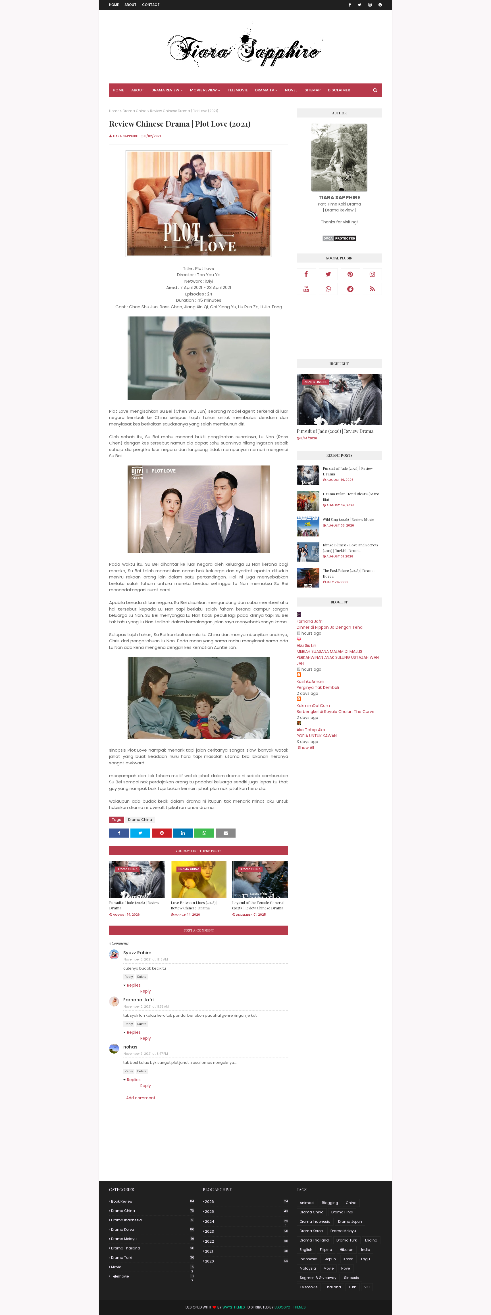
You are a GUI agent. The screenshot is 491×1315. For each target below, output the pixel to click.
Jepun (330, 1259)
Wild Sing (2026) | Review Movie (348, 519)
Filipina (326, 1249)
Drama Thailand (152, 1248)
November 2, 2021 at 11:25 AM (146, 1006)
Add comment (140, 1098)
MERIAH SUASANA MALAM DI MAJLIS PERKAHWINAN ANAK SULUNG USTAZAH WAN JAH (338, 657)
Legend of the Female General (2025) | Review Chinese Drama (258, 905)
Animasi (307, 1202)
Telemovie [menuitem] (238, 90)
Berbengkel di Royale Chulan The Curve (336, 711)
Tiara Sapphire (125, 136)
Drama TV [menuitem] (264, 90)
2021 (246, 1251)
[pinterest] (379, 5)
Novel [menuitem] (291, 90)
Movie (152, 1267)
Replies (134, 985)
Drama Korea (152, 1229)
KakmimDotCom (313, 705)
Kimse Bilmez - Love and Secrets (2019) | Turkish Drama (350, 547)
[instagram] (370, 5)
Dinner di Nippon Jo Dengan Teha (330, 627)
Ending (371, 1240)
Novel (346, 1268)
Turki (353, 1287)
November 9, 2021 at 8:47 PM (146, 1053)
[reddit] (350, 289)
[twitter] (359, 5)
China (351, 1202)
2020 (246, 1261)
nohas (130, 1047)
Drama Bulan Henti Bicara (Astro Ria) (351, 496)
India (365, 1249)
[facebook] (350, 5)
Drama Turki (152, 1257)
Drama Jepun (350, 1221)
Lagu (365, 1259)
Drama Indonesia (152, 1220)
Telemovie (152, 1276)
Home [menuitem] (118, 90)
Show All (306, 747)
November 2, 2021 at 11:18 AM (146, 959)
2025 (246, 1211)
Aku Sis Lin (306, 645)
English (306, 1249)
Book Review (152, 1201)
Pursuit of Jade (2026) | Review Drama (134, 905)
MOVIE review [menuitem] (203, 90)
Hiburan (346, 1249)
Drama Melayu (152, 1238)
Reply (129, 977)
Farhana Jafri (138, 1000)
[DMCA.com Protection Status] (339, 240)
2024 (246, 1221)
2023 (246, 1231)
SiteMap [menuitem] (313, 90)
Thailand (333, 1287)
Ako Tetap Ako (311, 730)
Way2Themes (233, 1307)
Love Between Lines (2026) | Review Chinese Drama (194, 905)
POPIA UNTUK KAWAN (317, 736)
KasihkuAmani (310, 681)
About (130, 4)
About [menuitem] (137, 90)
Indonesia (308, 1259)
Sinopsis (351, 1277)
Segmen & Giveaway (318, 1277)
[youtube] (306, 289)
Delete (141, 977)
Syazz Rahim (137, 953)
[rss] (372, 289)
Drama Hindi (342, 1212)
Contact (151, 4)
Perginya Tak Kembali (318, 687)
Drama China (135, 110)
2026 (246, 1201)
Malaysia (308, 1268)
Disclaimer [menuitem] (339, 90)
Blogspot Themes (290, 1307)
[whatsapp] (328, 289)
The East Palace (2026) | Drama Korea (349, 573)
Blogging (330, 1202)
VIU (367, 1287)
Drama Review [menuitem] (165, 90)
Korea (348, 1259)
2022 (246, 1241)
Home (114, 4)
